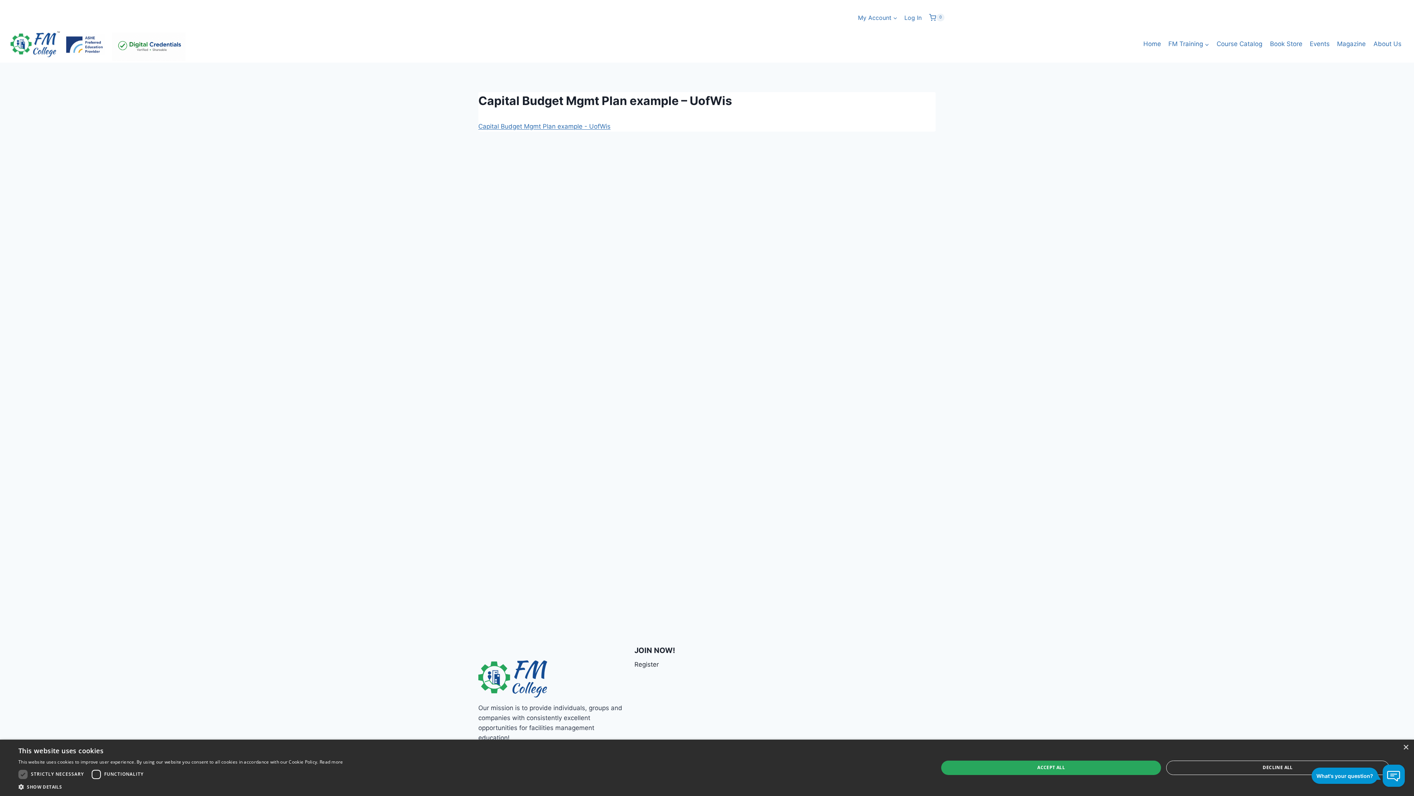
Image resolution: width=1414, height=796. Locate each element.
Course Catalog (1239, 44)
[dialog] (707, 768)
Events (1320, 44)
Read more (331, 762)
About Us (1387, 44)
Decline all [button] (1277, 767)
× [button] (1405, 747)
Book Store (1286, 44)
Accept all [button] (1051, 767)
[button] (180, 786)
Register (646, 664)
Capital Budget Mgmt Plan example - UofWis (544, 126)
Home (1152, 44)
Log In (913, 17)
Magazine (1351, 44)
